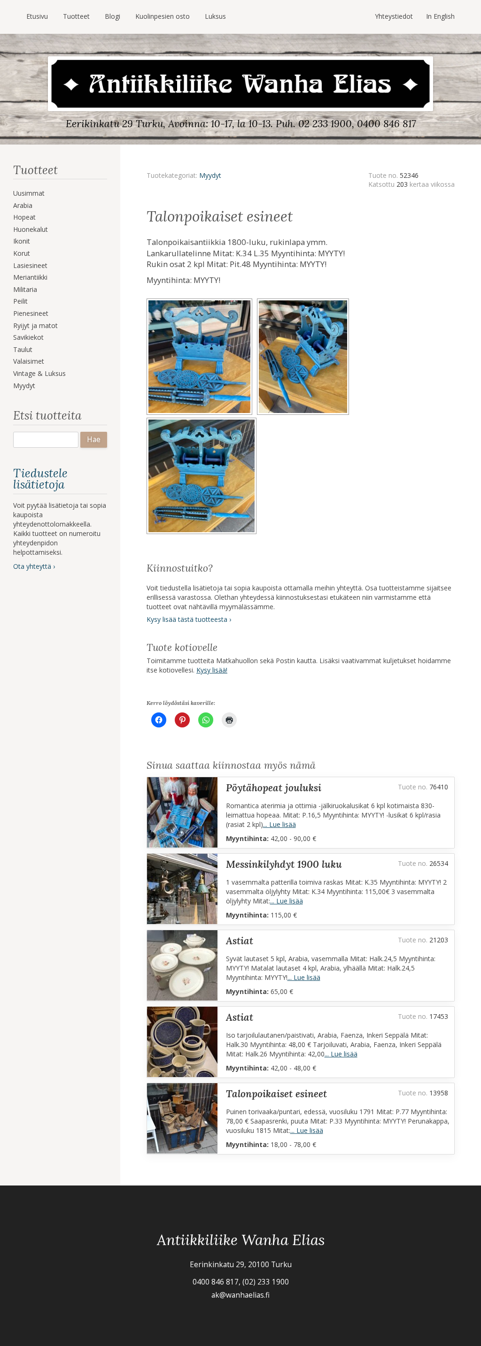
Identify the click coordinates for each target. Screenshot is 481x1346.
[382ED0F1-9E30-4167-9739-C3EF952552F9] (304, 301)
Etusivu (37, 16)
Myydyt (24, 385)
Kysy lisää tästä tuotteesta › (189, 619)
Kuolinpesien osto (162, 16)
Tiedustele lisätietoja (40, 479)
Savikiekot (28, 337)
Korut (21, 253)
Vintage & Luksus (39, 373)
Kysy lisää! (211, 669)
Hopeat (24, 217)
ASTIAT (239, 940)
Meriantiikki (30, 277)
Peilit (20, 301)
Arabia (22, 205)
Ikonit (21, 241)
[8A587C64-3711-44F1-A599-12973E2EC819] (203, 420)
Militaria (25, 289)
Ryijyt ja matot (35, 325)
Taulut (22, 349)
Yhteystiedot (394, 16)
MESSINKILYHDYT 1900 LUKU (284, 864)
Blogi (112, 16)
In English (440, 16)
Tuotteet (76, 16)
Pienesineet (30, 313)
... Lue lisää (279, 824)
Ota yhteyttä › (34, 566)
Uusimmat (29, 193)
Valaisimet (28, 361)
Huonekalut (30, 229)
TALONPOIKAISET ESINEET (276, 1093)
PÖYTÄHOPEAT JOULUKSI (273, 787)
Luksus (215, 16)
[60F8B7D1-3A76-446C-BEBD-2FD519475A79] (202, 301)
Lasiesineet (30, 265)
